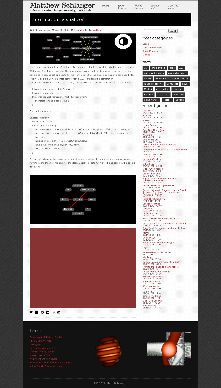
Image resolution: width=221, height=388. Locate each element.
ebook (147, 78)
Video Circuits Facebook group (46, 366)
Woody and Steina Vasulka (43, 359)
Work (138, 6)
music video (162, 89)
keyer (185, 84)
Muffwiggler (35, 344)
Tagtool (167, 100)
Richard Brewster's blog (42, 352)
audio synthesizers (154, 73)
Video (146, 44)
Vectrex (180, 100)
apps (172, 68)
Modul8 (148, 89)
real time (177, 89)
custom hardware (177, 73)
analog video (158, 68)
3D (145, 68)
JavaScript (96, 30)
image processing (153, 84)
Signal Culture (151, 100)
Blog (122, 6)
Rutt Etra (148, 94)
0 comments (80, 30)
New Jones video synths (42, 348)
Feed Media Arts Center (42, 341)
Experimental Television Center (171, 78)
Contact (174, 6)
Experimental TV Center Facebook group (51, 362)
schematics (163, 94)
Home (106, 5)
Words (155, 6)
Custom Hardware (152, 47)
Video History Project (41, 355)
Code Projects (150, 51)
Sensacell (178, 94)
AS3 (181, 68)
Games (146, 55)
